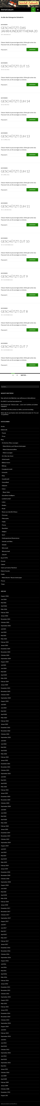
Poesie (4, 433)
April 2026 (4, 606)
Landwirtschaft (6, 498)
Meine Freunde (5, 571)
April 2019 (4, 859)
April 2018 (4, 895)
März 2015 (4, 1003)
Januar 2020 (4, 829)
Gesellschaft (5, 479)
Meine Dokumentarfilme (10, 449)
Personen (5, 515)
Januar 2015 (4, 1010)
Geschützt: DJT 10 (15, 241)
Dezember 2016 (5, 947)
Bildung (4, 466)
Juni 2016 (4, 967)
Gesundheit (5, 482)
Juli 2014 (3, 1030)
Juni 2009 (4, 1076)
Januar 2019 (4, 869)
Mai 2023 (3, 711)
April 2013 (4, 1046)
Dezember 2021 (5, 763)
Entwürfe (4, 24)
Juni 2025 (4, 632)
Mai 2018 (3, 892)
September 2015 (6, 997)
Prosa (3, 436)
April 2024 (4, 675)
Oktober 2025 (5, 622)
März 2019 (4, 862)
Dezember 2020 (5, 796)
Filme (3, 475)
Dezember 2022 (5, 727)
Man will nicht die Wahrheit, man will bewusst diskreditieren (18, 398)
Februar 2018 (5, 901)
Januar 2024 (4, 685)
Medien (4, 505)
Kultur (4, 489)
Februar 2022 (5, 757)
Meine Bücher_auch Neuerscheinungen (14, 446)
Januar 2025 (4, 645)
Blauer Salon (6, 492)
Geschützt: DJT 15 (15, 66)
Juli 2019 (3, 849)
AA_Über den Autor (7, 456)
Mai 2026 (3, 602)
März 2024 (4, 678)
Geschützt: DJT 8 (14, 311)
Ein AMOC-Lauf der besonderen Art (11, 401)
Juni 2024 (4, 668)
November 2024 (5, 652)
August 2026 (5, 596)
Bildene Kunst (6, 462)
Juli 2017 (3, 924)
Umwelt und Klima (7, 541)
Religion (4, 531)
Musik (3, 508)
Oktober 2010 (5, 1072)
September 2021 (6, 773)
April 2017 (4, 934)
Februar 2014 (5, 1033)
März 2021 (4, 786)
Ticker (3, 584)
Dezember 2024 (5, 648)
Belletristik (4, 429)
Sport (3, 535)
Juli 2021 (3, 777)
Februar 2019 (5, 865)
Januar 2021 (4, 793)
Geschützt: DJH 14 (15, 101)
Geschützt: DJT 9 (14, 276)
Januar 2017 (4, 944)
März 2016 (4, 977)
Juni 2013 (4, 1043)
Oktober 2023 (5, 694)
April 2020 (4, 819)
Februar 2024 (5, 681)
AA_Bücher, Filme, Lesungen (10, 443)
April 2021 (4, 783)
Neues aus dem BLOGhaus (9, 512)
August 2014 (5, 1026)
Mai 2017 (3, 931)
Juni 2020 (4, 813)
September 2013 (6, 1036)
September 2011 (6, 1062)
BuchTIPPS (4, 558)
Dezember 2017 (5, 908)
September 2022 (6, 737)
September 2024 (6, 658)
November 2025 (5, 619)
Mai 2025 (3, 635)
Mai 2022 (3, 747)
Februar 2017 (5, 941)
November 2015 (5, 990)
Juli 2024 (3, 665)
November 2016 (5, 951)
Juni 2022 (4, 744)
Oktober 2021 (5, 770)
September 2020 (6, 806)
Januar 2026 (4, 616)
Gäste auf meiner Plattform (9, 567)
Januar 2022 (4, 760)
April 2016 (4, 974)
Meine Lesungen (7, 452)
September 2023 (6, 698)
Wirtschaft (5, 548)
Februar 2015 (5, 1007)
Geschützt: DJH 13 (15, 136)
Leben (3, 502)
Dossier (3, 561)
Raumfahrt (5, 528)
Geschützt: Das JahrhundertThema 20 (19, 29)
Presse (4, 525)
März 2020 (4, 823)
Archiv (3, 426)
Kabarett (4, 485)
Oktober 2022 (5, 734)
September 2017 (6, 918)
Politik (3, 521)
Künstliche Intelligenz (8, 495)
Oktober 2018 (5, 878)
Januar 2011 (4, 1069)
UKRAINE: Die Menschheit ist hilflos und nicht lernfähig (17, 409)
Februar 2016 (5, 980)
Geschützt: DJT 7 (14, 346)
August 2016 (5, 961)
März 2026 (4, 609)
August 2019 (5, 846)
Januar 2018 (4, 905)
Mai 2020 (3, 816)
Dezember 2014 (5, 1013)
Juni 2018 (4, 888)
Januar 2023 (4, 724)
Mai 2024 (3, 671)
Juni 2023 (4, 708)
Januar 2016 (4, 984)
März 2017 (4, 938)
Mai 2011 (3, 1066)
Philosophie (5, 518)
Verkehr (4, 544)
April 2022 (4, 750)
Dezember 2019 (5, 832)
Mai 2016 (3, 970)
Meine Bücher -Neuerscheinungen (12, 577)
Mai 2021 (3, 780)
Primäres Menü (38, 9)
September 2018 (6, 882)
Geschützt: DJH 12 (15, 171)
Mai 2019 (3, 855)
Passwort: (4, 49)
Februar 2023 (5, 721)
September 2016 (6, 957)
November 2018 (5, 875)
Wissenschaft (6, 551)
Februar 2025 (5, 642)
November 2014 (5, 1016)
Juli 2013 (3, 1039)
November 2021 (5, 767)
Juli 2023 (3, 704)
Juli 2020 (3, 809)
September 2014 (6, 1023)
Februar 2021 (5, 790)
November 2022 (5, 731)
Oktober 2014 (5, 1020)
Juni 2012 (4, 1056)
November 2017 (5, 911)
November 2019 (5, 836)
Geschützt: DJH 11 (15, 206)
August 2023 (5, 701)
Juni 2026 (4, 599)
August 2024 (5, 662)
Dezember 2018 (5, 872)
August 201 (4, 1095)
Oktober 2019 (5, 839)
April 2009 (4, 1079)
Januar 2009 (4, 1085)
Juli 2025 (3, 629)
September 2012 (6, 1053)
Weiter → (24, 375)
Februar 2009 (5, 1082)
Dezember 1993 (5, 1092)
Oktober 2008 (5, 1089)
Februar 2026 (5, 612)
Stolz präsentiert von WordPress (9, 1103)
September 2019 (6, 842)
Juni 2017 (4, 928)
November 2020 (5, 800)
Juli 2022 (3, 740)
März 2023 (4, 717)
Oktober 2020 (5, 803)
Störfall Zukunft (7, 10)
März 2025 (4, 639)
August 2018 (5, 885)
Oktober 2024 (5, 655)
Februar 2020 (5, 826)
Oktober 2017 (5, 915)
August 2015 (5, 1000)
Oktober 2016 (5, 954)
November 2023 (5, 691)
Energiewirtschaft (7, 469)
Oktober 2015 (5, 993)
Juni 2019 (4, 852)
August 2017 (5, 921)
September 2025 (6, 625)
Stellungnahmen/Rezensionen (10, 538)
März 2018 (4, 898)
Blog (2, 439)
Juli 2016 (3, 964)
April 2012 (4, 1059)
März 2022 (4, 754)
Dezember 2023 (5, 688)
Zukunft (4, 554)
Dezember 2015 (5, 987)
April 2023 (4, 714)
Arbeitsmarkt (6, 459)
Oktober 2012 (5, 1049)
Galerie (3, 564)
